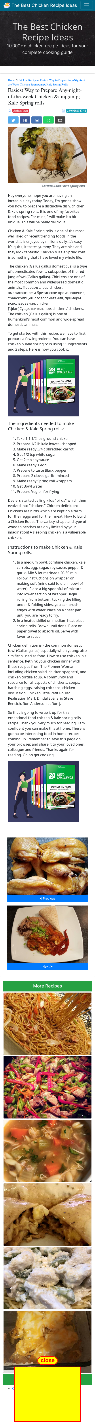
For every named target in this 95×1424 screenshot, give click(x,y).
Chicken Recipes (27, 80)
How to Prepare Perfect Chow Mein (47, 1022)
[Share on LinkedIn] (36, 119)
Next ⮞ (47, 966)
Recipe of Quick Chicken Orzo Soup (48, 1150)
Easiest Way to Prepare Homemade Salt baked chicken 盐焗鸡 (47, 865)
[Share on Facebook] (25, 119)
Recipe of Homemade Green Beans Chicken (47, 1086)
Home (11, 80)
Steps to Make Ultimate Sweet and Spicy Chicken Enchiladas (40, 1213)
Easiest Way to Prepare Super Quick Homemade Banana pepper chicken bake (46, 1340)
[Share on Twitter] (13, 119)
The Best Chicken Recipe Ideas (43, 5)
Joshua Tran (20, 110)
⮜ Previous (47, 898)
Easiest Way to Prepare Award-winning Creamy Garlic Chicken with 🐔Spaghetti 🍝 (46, 1277)
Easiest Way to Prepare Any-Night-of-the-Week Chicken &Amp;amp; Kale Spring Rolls (46, 82)
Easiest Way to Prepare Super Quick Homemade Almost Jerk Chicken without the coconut (47, 933)
